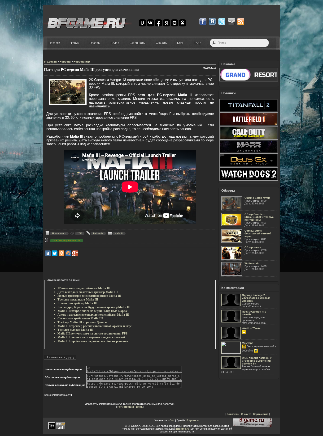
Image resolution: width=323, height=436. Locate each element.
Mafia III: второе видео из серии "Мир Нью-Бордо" (93, 311)
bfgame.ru (50, 61)
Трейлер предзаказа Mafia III (77, 299)
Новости (65, 61)
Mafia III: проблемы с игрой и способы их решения (92, 341)
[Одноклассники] (61, 253)
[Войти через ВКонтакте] (150, 22)
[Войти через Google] (174, 22)
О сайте (246, 414)
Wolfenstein (251, 263)
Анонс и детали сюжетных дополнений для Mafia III (93, 314)
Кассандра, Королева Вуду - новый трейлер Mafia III (94, 307)
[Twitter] (54, 253)
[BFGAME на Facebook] (202, 21)
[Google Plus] (75, 253)
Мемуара (247, 343)
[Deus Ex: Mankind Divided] (248, 166)
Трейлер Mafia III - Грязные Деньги (82, 322)
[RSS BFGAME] (240, 21)
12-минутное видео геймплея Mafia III (83, 288)
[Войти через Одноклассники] (182, 22)
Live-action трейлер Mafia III (77, 303)
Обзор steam (252, 247)
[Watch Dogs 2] (248, 179)
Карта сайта (260, 414)
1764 (79, 233)
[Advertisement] (130, 267)
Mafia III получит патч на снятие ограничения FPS (92, 333)
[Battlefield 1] (248, 125)
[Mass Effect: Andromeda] (248, 152)
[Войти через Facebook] (158, 22)
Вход (139, 406)
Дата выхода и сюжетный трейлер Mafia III (87, 292)
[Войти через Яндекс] (166, 22)
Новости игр (82, 61)
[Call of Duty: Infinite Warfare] (248, 138)
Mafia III (119, 233)
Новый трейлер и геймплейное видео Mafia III (89, 295)
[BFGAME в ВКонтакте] (212, 21)
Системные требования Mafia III (80, 318)
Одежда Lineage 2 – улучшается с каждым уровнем (256, 298)
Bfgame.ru (193, 420)
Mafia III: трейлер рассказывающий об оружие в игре (94, 326)
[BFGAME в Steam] (231, 21)
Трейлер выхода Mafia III (75, 329)
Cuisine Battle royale (257, 197)
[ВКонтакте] (48, 253)
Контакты (233, 414)
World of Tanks (251, 328)
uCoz (171, 420)
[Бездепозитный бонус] (248, 80)
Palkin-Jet (98, 233)
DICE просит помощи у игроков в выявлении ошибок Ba (256, 360)
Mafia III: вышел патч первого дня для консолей (91, 337)
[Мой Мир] (68, 253)
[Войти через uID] (142, 22)
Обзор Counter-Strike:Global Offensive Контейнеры (259, 217)
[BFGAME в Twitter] (221, 21)
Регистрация (126, 406)
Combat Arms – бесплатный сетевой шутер (257, 233)
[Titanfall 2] (248, 111)
